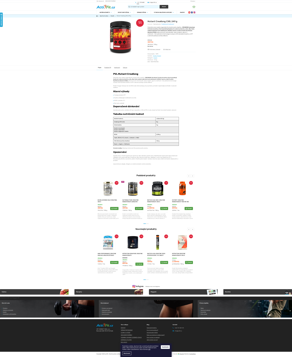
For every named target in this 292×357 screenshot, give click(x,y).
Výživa (4, 292)
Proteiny (5, 308)
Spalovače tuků (106, 310)
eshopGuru (193, 354)
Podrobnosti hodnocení (167, 24)
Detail (165, 208)
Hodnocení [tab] (117, 67)
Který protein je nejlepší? (153, 337)
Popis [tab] (99, 67)
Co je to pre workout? (152, 330)
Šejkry (202, 308)
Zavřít (156, 52)
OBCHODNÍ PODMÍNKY (110, 1)
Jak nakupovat (100, 1)
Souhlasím (165, 347)
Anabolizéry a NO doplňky (9, 314)
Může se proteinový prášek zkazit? (156, 335)
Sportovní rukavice (205, 310)
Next (192, 175)
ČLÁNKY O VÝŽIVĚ (125, 332)
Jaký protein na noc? (152, 340)
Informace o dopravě (155, 49)
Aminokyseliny (105, 314)
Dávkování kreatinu (152, 327)
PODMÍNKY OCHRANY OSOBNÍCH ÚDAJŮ (131, 337)
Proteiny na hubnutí (107, 308)
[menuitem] (124, 12)
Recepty (79, 292)
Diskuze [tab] (125, 67)
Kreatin (155, 58)
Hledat (164, 6)
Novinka (228, 292)
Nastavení (127, 353)
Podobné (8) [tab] (107, 67)
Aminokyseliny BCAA (152, 332)
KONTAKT (123, 327)
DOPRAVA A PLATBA (126, 340)
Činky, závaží (204, 314)
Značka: (157, 56)
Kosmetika (203, 312)
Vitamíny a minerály (8, 310)
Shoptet (182, 354)
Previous (188, 175)
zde (149, 349)
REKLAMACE (124, 342)
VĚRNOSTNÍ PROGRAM (126, 330)
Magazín (153, 292)
